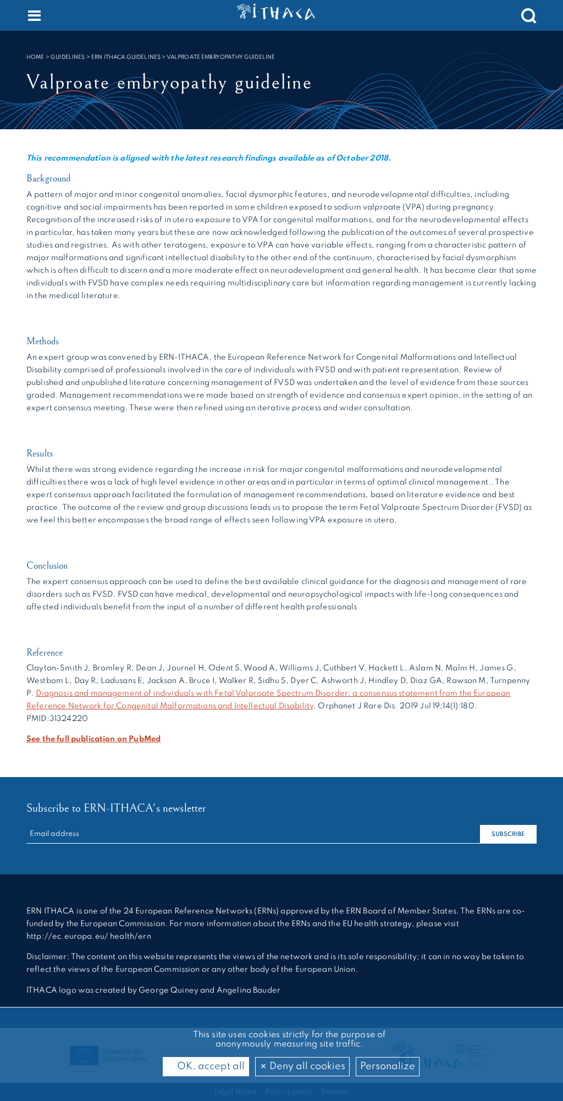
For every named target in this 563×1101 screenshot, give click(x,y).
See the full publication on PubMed (93, 739)
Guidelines (68, 57)
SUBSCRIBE (508, 835)
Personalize (387, 1066)
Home (35, 57)
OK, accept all (210, 1066)
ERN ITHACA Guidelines (126, 57)
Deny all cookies (306, 1066)
